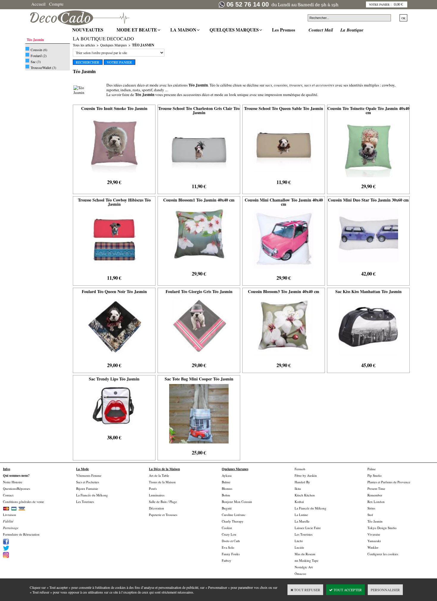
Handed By (302, 482)
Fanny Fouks (231, 554)
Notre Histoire (12, 482)
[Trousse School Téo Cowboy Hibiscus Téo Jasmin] (114, 270)
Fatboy (226, 560)
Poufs (153, 488)
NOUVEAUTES (88, 29)
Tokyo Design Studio (382, 528)
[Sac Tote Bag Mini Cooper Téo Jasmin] (199, 445)
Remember (374, 495)
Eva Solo (228, 547)
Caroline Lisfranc (234, 514)
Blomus (227, 488)
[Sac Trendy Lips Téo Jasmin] (114, 429)
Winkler (372, 547)
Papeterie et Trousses (163, 514)
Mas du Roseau (305, 554)
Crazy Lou (229, 534)
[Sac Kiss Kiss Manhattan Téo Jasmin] (368, 357)
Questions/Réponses (16, 488)
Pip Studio (374, 475)
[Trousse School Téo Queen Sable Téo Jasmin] (283, 174)
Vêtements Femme (88, 475)
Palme (371, 469)
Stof (370, 514)
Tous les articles (84, 45)
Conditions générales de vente (23, 501)
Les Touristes (85, 501)
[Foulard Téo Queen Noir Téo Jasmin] (114, 357)
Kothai (299, 501)
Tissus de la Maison (162, 482)
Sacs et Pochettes (87, 482)
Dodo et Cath (231, 541)
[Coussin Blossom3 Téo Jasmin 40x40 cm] (283, 357)
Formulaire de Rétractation (21, 534)
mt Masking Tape (306, 560)
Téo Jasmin (143, 45)
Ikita (298, 488)
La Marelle (302, 521)
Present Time (376, 488)
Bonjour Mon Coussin (237, 501)
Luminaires (156, 495)
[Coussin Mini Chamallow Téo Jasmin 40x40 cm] (283, 270)
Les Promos (284, 29)
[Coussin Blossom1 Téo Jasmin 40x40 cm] (199, 266)
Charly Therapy (232, 521)
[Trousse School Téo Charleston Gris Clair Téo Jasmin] (199, 178)
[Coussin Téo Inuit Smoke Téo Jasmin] (114, 174)
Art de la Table (159, 475)
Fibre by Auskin (306, 475)
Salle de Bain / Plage (163, 501)
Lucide (299, 547)
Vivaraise (373, 534)
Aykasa (227, 475)
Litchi (299, 541)
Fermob (300, 469)
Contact (8, 495)
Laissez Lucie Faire (308, 528)
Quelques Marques (113, 45)
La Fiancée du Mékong (92, 495)
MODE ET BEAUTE (137, 29)
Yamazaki (374, 541)
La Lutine (301, 514)
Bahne (226, 482)
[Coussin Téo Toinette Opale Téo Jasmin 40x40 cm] (368, 178)
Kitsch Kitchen (305, 495)
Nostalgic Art (304, 567)
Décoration (156, 508)
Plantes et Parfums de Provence (388, 482)
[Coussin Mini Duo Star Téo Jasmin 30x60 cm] (368, 266)
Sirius (371, 508)
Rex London (376, 501)
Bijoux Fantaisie (87, 488)
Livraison (9, 514)
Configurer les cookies (382, 554)
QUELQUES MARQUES (235, 29)
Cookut (227, 528)
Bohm (226, 495)
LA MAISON (184, 29)
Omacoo (300, 573)
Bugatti (227, 508)
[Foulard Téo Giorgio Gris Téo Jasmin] (199, 357)
